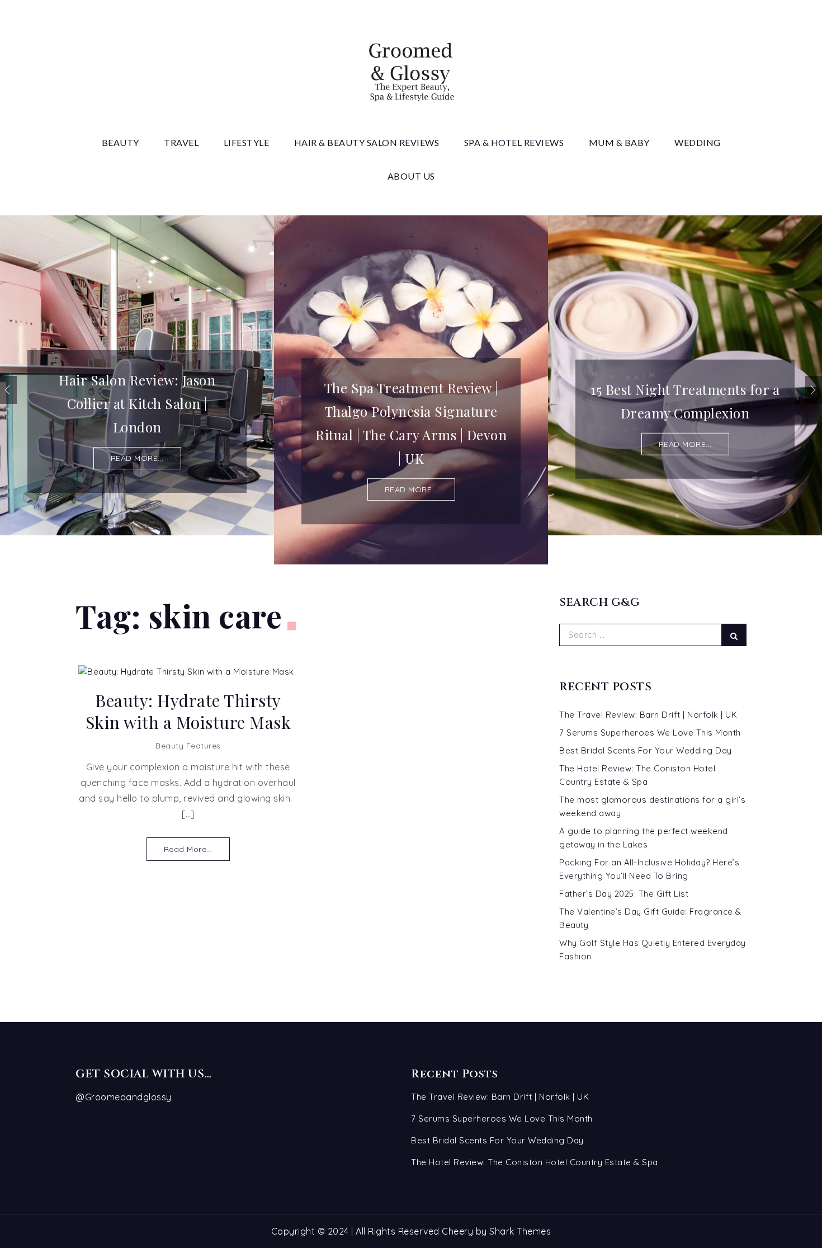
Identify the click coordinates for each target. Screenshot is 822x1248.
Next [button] (813, 390)
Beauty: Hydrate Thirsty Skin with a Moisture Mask (188, 711)
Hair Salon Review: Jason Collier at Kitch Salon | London (137, 403)
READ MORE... (137, 458)
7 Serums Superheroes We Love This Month (650, 732)
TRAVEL (181, 142)
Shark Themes (520, 1231)
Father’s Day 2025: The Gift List (623, 893)
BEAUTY (120, 142)
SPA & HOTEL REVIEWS (514, 142)
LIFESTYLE (247, 142)
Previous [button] (8, 390)
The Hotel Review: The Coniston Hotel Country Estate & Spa (534, 1162)
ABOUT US (411, 176)
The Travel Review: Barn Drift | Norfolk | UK (648, 714)
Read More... (188, 849)
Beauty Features (188, 746)
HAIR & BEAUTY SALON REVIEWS (367, 142)
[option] (137, 375)
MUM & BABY (619, 142)
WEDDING (697, 142)
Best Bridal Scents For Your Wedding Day (645, 750)
